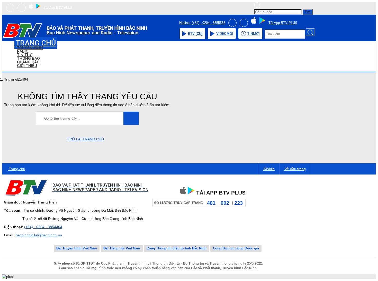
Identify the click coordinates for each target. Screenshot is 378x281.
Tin (253, 34)
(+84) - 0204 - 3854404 (43, 227)
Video (224, 34)
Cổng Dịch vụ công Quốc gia (236, 248)
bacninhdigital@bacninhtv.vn (39, 235)
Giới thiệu (27, 65)
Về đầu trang (295, 169)
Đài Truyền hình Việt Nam (76, 248)
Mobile (269, 169)
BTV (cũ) (195, 34)
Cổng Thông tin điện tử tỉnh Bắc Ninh (176, 248)
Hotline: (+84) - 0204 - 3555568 (202, 23)
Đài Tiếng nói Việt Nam (121, 248)
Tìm (308, 12)
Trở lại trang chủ (85, 139)
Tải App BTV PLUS (58, 7)
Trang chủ (13, 79)
